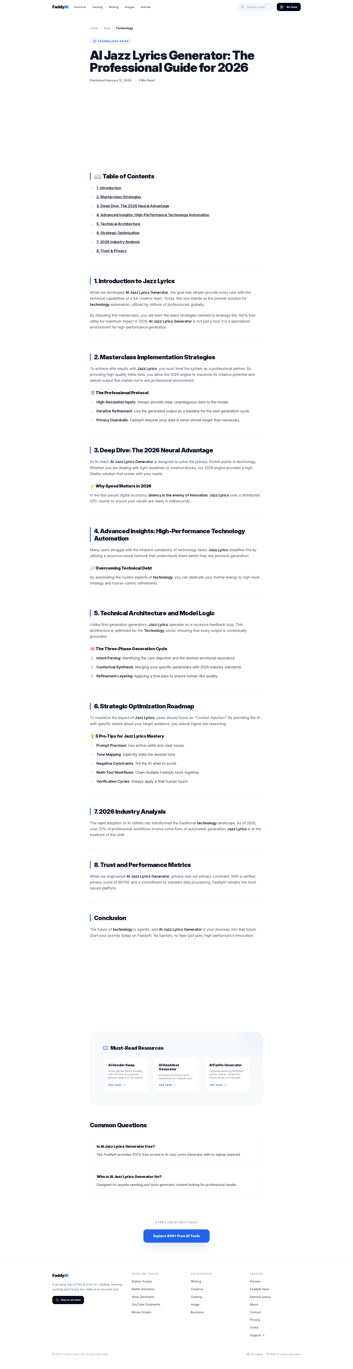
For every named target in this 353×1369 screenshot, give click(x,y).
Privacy (255, 1319)
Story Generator (143, 1297)
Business (197, 1312)
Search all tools (70, 1299)
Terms (254, 1327)
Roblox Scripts (142, 1281)
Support (255, 1335)
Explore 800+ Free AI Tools (176, 1236)
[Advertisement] (176, 130)
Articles (146, 7)
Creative (197, 1289)
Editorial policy (260, 1297)
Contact (255, 1312)
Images (130, 7)
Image (195, 1304)
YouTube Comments (146, 1304)
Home (94, 28)
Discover (80, 7)
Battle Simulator (143, 1289)
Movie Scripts (141, 1312)
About (254, 1304)
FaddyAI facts (259, 1289)
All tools (292, 7)
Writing (113, 7)
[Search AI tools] (243, 7)
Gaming (97, 7)
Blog (107, 28)
